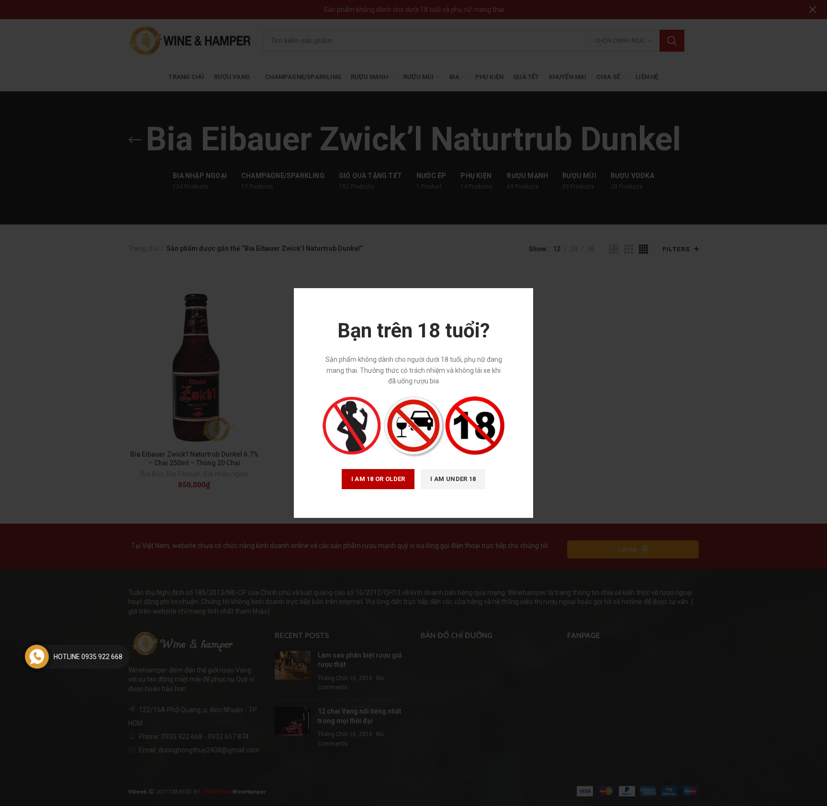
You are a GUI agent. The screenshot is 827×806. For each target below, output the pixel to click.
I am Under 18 (453, 478)
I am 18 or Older (378, 478)
